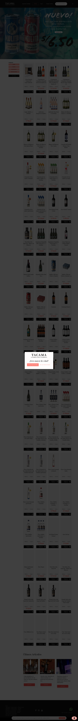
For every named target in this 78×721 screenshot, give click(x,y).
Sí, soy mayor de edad (33, 364)
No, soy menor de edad (45, 364)
